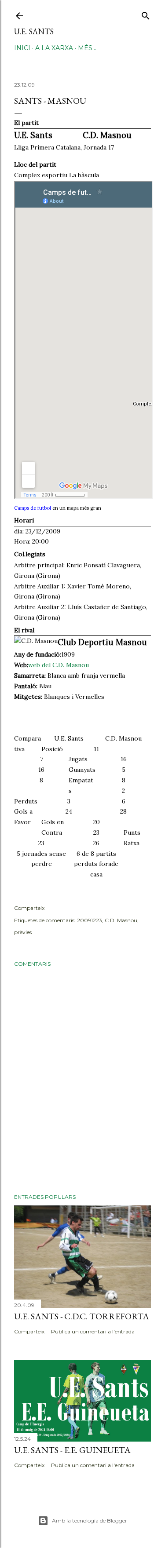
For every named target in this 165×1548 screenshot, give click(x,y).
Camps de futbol (32, 508)
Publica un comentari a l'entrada (93, 1331)
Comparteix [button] (29, 908)
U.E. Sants (34, 31)
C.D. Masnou (121, 920)
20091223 (89, 920)
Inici (22, 48)
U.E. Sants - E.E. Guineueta (72, 1450)
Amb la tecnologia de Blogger (89, 1520)
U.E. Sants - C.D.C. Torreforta (81, 1316)
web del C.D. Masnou (58, 665)
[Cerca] (145, 13)
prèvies (23, 932)
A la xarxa (54, 48)
